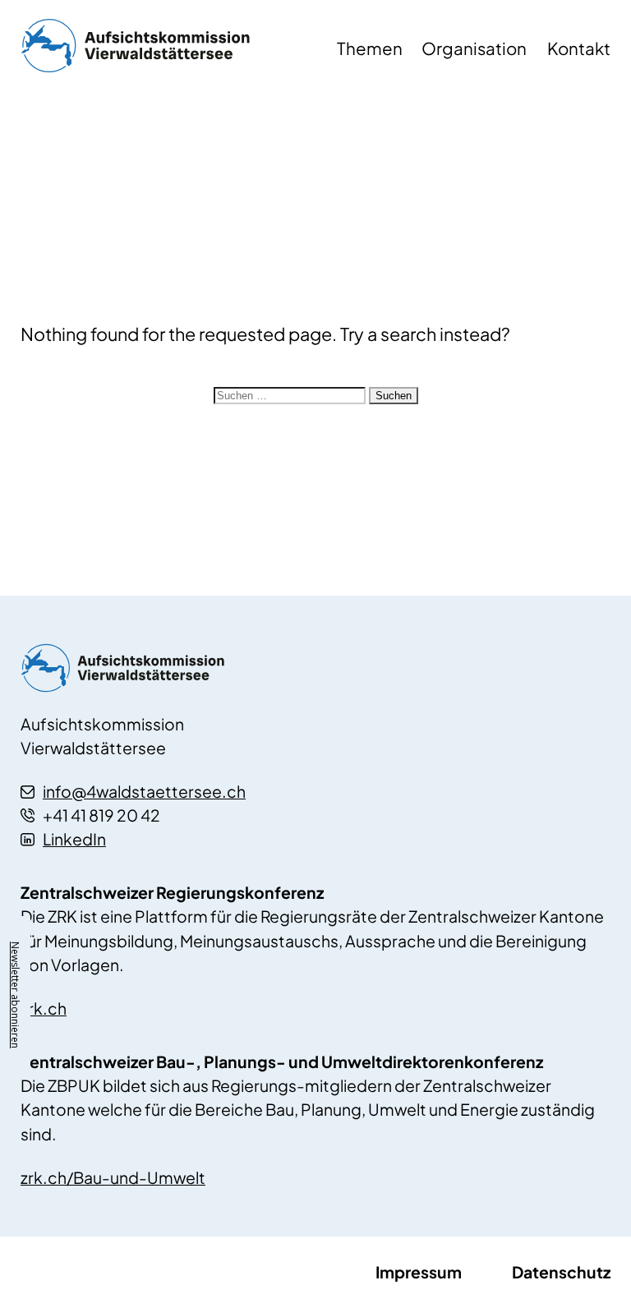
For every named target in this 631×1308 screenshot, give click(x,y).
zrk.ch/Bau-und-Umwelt (113, 1177)
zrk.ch (44, 1008)
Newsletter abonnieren (15, 995)
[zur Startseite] (164, 49)
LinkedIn (74, 839)
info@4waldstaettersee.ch (144, 791)
